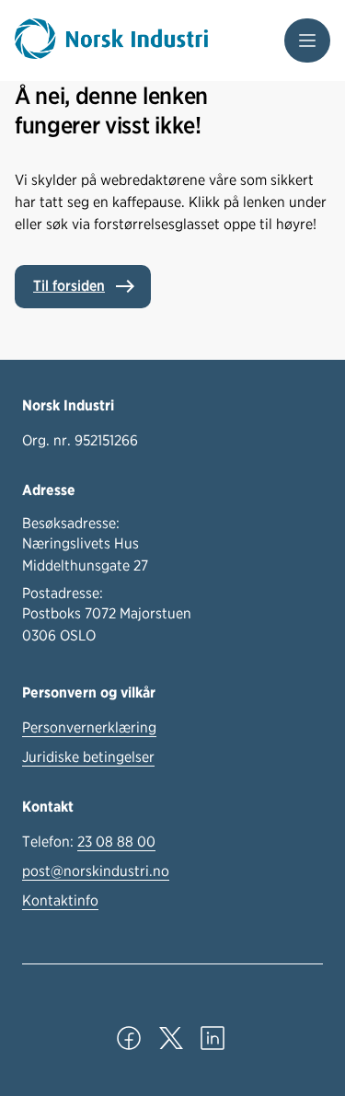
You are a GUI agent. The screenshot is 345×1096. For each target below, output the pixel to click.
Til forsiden (69, 285)
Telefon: (88, 841)
